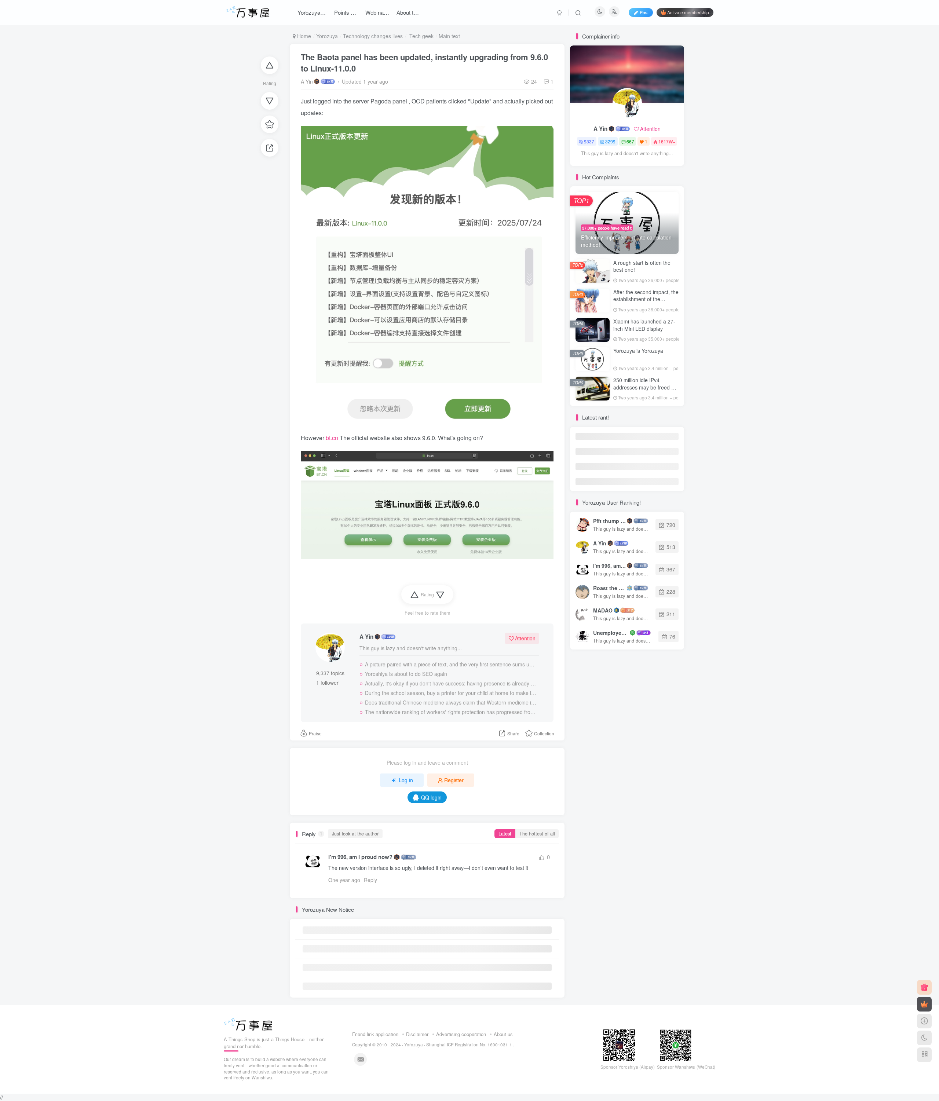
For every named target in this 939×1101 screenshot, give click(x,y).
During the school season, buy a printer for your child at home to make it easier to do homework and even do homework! (451, 692)
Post (644, 12)
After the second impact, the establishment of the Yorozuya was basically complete (646, 302)
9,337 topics (330, 673)
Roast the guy (609, 588)
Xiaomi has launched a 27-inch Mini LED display (644, 325)
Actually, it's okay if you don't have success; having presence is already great (451, 683)
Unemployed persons (611, 632)
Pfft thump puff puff (609, 520)
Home (303, 36)
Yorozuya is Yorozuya (638, 350)
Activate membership (688, 12)
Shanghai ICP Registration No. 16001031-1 (469, 1044)
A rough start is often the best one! (642, 266)
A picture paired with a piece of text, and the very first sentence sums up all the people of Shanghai (451, 664)
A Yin (307, 81)
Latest (504, 833)
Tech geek (421, 36)
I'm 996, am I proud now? (360, 857)
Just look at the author (355, 833)
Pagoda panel (389, 101)
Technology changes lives (373, 36)
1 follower (327, 682)
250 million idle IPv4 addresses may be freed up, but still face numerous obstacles (646, 390)
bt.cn (333, 438)
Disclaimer (417, 1034)
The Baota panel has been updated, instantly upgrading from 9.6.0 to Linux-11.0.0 (424, 62)
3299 (610, 141)
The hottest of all (537, 833)
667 (630, 141)
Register (454, 780)
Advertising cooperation (461, 1034)
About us (503, 1034)
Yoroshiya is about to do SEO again (406, 673)
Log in (406, 780)
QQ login (431, 797)
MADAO (603, 610)
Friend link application (375, 1034)
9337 (589, 141)
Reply (370, 880)
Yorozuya (327, 36)
